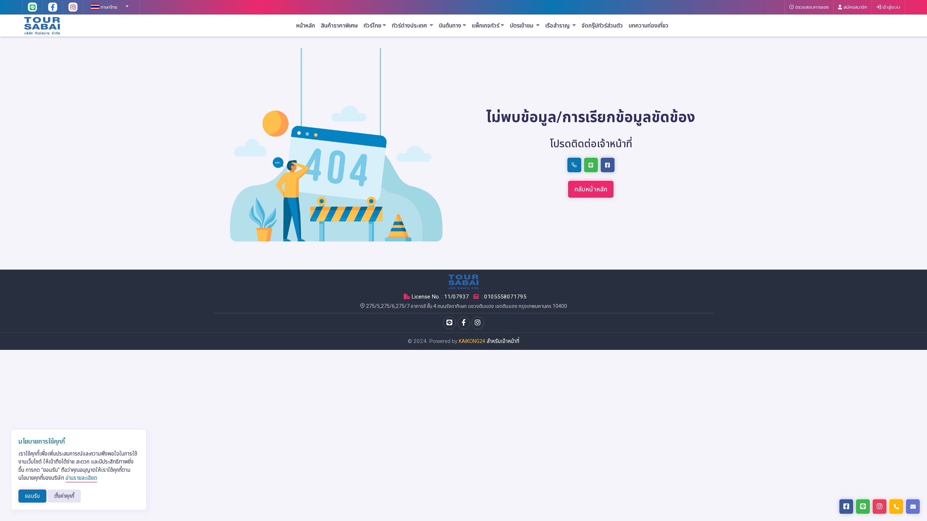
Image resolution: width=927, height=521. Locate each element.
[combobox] (108, 4)
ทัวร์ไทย (372, 25)
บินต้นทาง (450, 25)
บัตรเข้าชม (522, 25)
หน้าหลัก (305, 25)
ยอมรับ (32, 496)
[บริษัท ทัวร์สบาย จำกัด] (42, 25)
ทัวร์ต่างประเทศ (410, 25)
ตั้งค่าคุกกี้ (64, 496)
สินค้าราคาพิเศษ (339, 25)
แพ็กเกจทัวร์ (485, 25)
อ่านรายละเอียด (81, 478)
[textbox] (108, 7)
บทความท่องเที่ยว (648, 25)
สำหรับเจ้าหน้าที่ (503, 341)
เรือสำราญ (558, 25)
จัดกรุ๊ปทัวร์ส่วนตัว (602, 25)
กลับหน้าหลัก (590, 189)
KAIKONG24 (472, 341)
